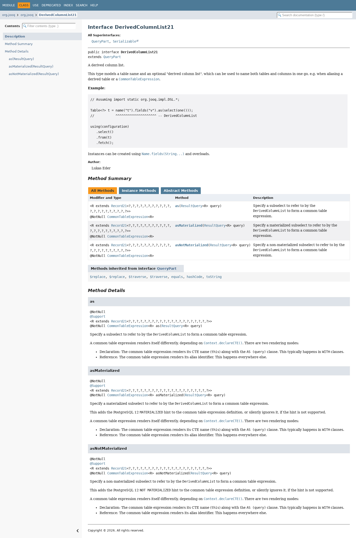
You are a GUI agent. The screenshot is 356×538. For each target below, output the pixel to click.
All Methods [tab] (102, 191)
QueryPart (100, 41)
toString (214, 277)
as (177, 206)
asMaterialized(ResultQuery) (31, 66)
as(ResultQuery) (21, 59)
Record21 (119, 206)
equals (177, 277)
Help (94, 5)
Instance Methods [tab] (139, 191)
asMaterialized (188, 225)
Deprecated (51, 5)
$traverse (137, 277)
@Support (97, 316)
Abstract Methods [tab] (181, 191)
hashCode (194, 277)
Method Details (17, 51)
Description (15, 36)
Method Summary (19, 44)
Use (36, 5)
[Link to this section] (135, 178)
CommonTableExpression (127, 217)
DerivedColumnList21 (58, 15)
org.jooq (8, 15)
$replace (97, 277)
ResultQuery (191, 206)
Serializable (124, 41)
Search (81, 5)
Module (8, 5)
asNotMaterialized (191, 245)
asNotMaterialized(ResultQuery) (34, 74)
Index (68, 5)
